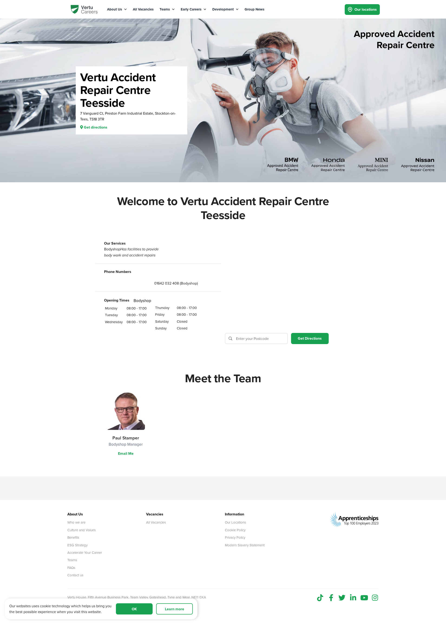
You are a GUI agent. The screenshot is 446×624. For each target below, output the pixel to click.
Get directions (95, 127)
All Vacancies (143, 9)
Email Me (126, 453)
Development (223, 9)
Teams (165, 9)
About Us (115, 9)
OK (134, 609)
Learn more (174, 609)
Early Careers (191, 9)
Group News (254, 9)
